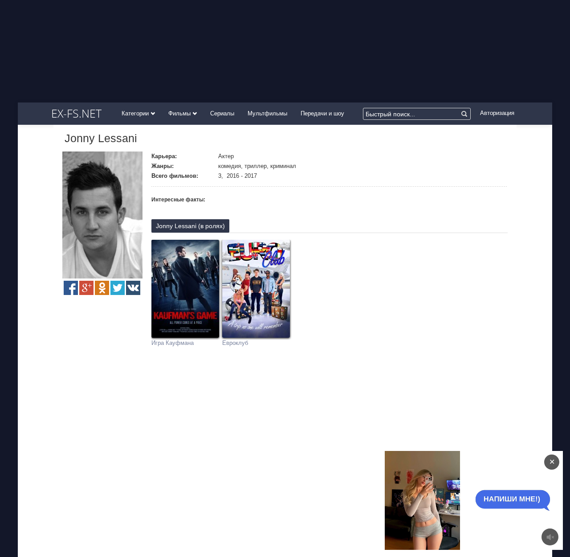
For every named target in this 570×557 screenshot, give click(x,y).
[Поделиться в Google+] (86, 288)
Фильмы (180, 113)
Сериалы (222, 113)
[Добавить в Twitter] (117, 288)
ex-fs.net (76, 113)
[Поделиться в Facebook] (71, 288)
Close (456, 500)
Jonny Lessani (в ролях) (190, 225)
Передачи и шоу (322, 113)
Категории (136, 113)
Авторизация (497, 113)
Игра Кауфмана (172, 343)
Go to (491, 500)
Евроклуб (235, 343)
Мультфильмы (267, 113)
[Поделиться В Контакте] (133, 288)
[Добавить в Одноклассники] (102, 288)
